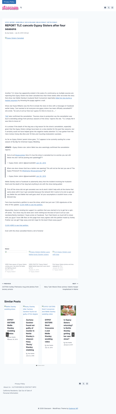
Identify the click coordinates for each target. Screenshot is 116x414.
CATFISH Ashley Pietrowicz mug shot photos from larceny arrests (20, 286)
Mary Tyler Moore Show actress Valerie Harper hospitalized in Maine (61, 286)
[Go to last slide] (7, 334)
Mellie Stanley (41, 22)
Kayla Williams (30, 22)
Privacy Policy (9, 2)
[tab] (36, 365)
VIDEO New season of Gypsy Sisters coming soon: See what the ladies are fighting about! (16, 266)
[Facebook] (105, 7)
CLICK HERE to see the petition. (31, 205)
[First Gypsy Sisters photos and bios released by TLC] (63, 257)
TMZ (6, 116)
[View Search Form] (21, 7)
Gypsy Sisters (9, 22)
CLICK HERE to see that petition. (17, 225)
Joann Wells (20, 22)
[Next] (73, 334)
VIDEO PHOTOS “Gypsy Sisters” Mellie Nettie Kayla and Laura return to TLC (39, 266)
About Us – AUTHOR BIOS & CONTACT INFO (20, 387)
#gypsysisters (20, 155)
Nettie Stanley (52, 22)
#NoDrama (26, 171)
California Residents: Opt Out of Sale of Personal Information (17, 392)
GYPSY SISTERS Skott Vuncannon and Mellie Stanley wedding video (49, 331)
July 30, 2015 (41, 163)
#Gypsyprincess (36, 171)
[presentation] (11, 310)
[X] (108, 7)
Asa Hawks (10, 33)
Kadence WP (73, 408)
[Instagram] (112, 7)
